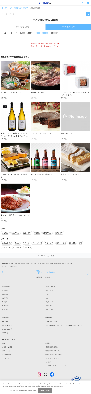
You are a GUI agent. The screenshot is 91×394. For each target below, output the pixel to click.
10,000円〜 (55, 33)
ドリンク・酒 (49, 302)
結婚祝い (5, 294)
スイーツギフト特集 (51, 321)
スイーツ (48, 298)
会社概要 (48, 362)
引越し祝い (5, 309)
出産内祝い (5, 305)
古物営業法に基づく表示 (53, 351)
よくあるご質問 (7, 347)
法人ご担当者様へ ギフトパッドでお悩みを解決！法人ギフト (64, 325)
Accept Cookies (45, 390)
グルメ (47, 294)
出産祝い (5, 302)
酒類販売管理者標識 (51, 347)
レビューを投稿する (48, 272)
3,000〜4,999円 (26, 33)
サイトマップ (6, 358)
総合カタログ (49, 290)
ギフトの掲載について (9, 354)
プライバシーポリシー (52, 358)
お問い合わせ (6, 351)
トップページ (7, 7)
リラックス (49, 305)
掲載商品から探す (21, 7)
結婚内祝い (5, 298)
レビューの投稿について (9, 266)
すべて (3, 33)
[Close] (87, 384)
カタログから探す (22, 26)
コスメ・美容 (49, 309)
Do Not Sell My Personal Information (23, 390)
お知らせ (5, 343)
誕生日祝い (5, 290)
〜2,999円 (13, 33)
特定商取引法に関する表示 (53, 354)
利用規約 (48, 343)
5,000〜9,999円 (42, 33)
